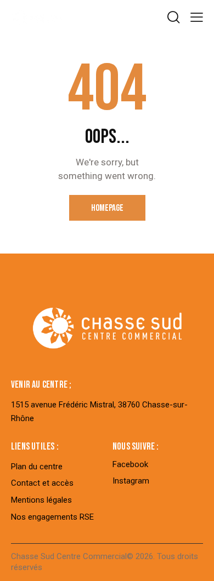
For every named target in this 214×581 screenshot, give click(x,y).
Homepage (107, 208)
